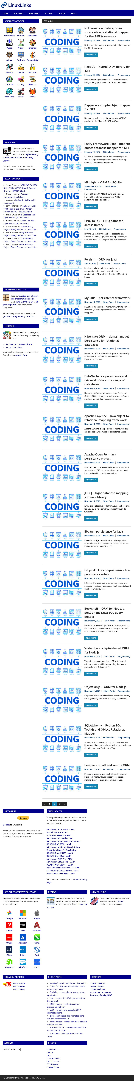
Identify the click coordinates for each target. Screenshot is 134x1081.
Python (26, 302)
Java (18, 302)
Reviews (49, 13)
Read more (91, 55)
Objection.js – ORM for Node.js (105, 687)
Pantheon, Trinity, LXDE (101, 995)
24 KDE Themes (97, 986)
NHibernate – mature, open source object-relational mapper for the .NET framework (106, 32)
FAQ (49, 1055)
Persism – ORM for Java (100, 259)
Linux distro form (14, 347)
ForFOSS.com (53, 1061)
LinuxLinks (40, 1078)
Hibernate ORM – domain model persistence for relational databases (106, 340)
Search (73, 13)
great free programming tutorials (18, 316)
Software (19, 13)
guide (120, 901)
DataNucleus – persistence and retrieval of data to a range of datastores (105, 380)
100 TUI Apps (19, 986)
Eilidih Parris (108, 40)
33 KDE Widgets (97, 989)
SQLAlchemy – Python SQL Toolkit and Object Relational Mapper (104, 729)
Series (62, 13)
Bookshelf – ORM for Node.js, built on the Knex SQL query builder (104, 612)
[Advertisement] (21, 120)
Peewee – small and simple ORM (107, 765)
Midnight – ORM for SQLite (103, 182)
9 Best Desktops (97, 983)
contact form (21, 355)
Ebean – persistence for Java (103, 531)
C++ (32, 302)
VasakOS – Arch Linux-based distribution (68, 983)
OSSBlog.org (52, 1064)
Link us (50, 1052)
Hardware (34, 13)
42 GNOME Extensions (100, 992)
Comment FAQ (53, 1058)
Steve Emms (104, 263)
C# (36, 302)
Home (5, 13)
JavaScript (7, 304)
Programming (124, 40)
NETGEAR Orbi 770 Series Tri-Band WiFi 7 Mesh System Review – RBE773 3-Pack (20, 188)
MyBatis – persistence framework (107, 298)
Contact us (51, 1049)
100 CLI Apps (18, 989)
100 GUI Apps (19, 983)
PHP (15, 304)
